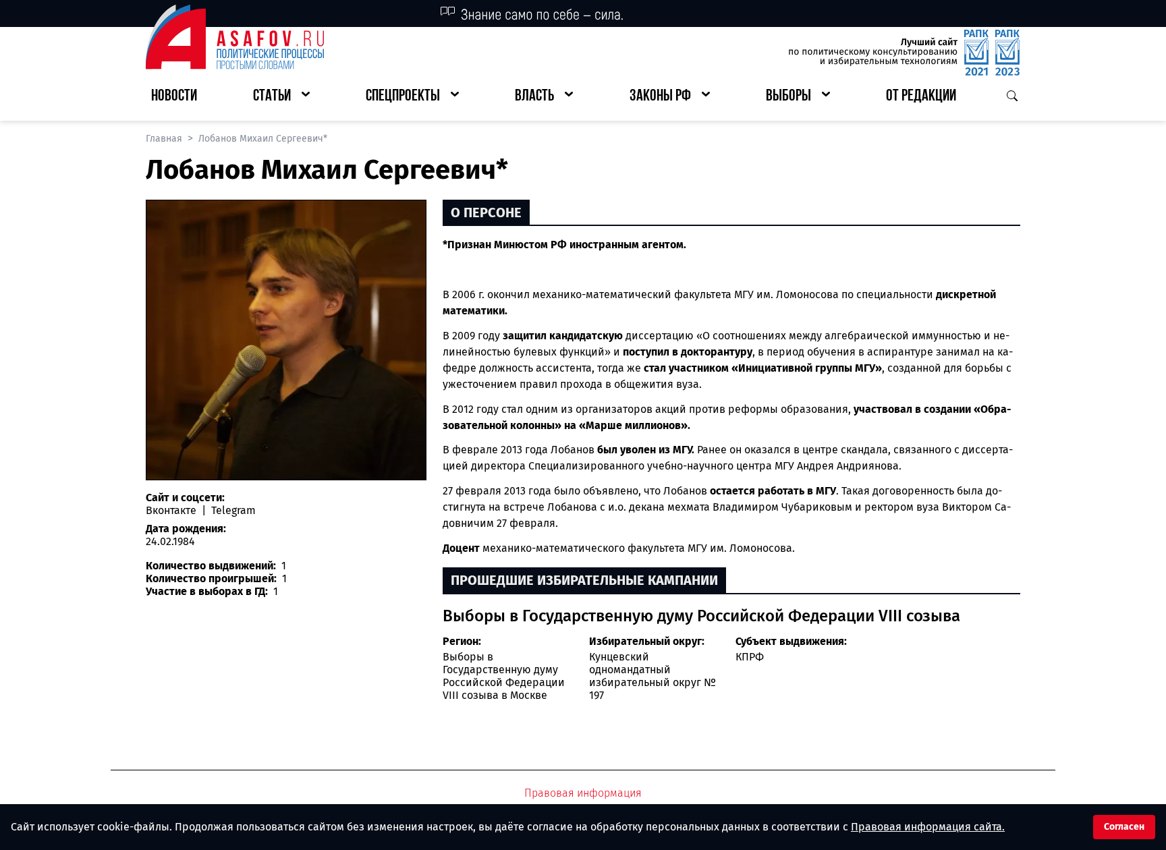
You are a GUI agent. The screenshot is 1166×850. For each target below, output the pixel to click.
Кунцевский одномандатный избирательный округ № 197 (652, 676)
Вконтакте (172, 510)
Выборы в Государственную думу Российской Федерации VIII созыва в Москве (504, 676)
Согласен (1124, 826)
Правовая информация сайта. (928, 826)
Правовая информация (583, 793)
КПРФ (749, 656)
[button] (281, 97)
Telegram (232, 510)
